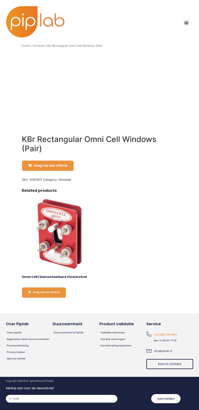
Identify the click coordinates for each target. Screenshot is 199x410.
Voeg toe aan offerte (50, 165)
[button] (186, 22)
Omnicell (38, 46)
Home (26, 46)
